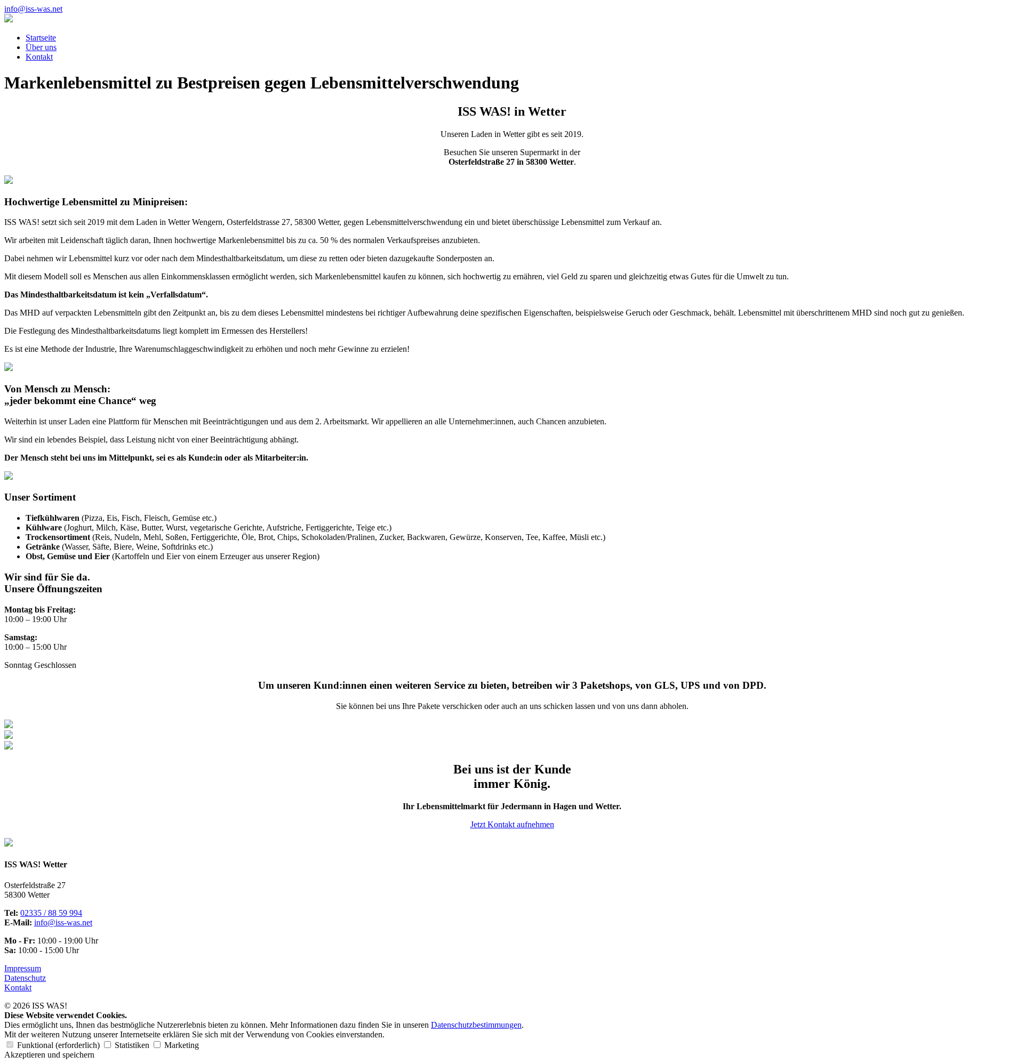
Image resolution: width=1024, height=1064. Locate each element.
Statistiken (132, 1045)
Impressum (22, 968)
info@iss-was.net (33, 8)
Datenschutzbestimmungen (476, 1024)
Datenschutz (25, 977)
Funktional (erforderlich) (58, 1045)
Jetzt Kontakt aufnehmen (512, 824)
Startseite (41, 37)
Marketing (180, 1045)
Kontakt (39, 56)
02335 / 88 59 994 (51, 912)
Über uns (41, 47)
